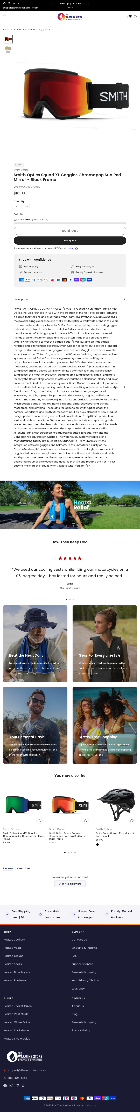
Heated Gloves (13, 956)
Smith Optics (21, 170)
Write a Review (73, 884)
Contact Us (79, 940)
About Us (78, 1006)
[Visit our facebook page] (4, 3)
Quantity (19, 201)
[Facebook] (5, 1085)
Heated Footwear (15, 980)
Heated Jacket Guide (17, 1006)
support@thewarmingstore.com (20, 7)
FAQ (74, 956)
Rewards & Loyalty (84, 972)
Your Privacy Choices (86, 980)
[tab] (65, 852)
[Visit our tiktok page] (18, 3)
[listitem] (70, 5)
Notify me (70, 240)
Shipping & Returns (84, 948)
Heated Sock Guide (16, 1030)
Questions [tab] (23, 869)
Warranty (78, 989)
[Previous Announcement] (51, 5)
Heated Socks (12, 964)
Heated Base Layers (16, 972)
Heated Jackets (14, 940)
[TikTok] (23, 1085)
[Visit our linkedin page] (14, 3)
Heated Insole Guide (16, 1039)
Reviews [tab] (8, 869)
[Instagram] (11, 1085)
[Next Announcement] (89, 5)
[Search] (135, 16)
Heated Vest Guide (16, 1014)
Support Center (82, 964)
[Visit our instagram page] (9, 3)
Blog (75, 1014)
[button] (66, 526)
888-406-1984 (17, 1078)
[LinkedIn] (17, 1085)
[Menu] (4, 17)
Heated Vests (12, 948)
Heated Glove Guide (16, 1022)
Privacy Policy (81, 1030)
